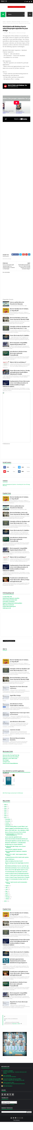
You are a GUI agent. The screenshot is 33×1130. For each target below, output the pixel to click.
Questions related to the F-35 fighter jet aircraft (13, 1080)
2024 (5, 808)
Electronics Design (16, 21)
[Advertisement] (16, 187)
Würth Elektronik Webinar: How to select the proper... (17, 867)
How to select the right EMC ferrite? (13, 837)
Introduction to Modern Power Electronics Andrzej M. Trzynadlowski (18, 353)
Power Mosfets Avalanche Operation (13, 849)
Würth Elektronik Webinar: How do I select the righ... (17, 866)
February (7, 896)
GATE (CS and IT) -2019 (8, 1082)
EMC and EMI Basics (9, 859)
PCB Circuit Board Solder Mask (10, 600)
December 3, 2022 (16, 1023)
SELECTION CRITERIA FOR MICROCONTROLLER (16, 838)
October (7, 823)
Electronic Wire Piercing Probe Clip (11, 755)
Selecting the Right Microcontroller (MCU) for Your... (17, 840)
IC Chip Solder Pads (7, 596)
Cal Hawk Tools (6, 761)
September (8, 824)
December (8, 819)
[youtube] (29, 1)
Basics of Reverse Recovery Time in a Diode (15, 832)
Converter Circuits (15, 730)
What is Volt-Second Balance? (18, 362)
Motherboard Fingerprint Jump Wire (11, 598)
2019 (5, 817)
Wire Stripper (6, 760)
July (6, 887)
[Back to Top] (22, 1118)
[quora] (20, 1118)
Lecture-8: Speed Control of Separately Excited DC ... (17, 873)
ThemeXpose (16, 1120)
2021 (5, 813)
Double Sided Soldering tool (9, 606)
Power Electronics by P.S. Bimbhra (19, 335)
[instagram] (31, 1)
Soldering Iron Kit (7, 608)
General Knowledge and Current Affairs (12, 1079)
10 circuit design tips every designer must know (16, 871)
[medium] (18, 1118)
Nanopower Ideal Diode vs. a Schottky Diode (15, 842)
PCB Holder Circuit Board (8, 601)
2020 (5, 815)
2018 (5, 901)
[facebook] (25, 1)
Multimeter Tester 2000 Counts (10, 758)
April (6, 893)
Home (4, 21)
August (7, 885)
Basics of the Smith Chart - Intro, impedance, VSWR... (17, 830)
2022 (5, 812)
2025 (5, 806)
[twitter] (27, 1)
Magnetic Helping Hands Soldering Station (12, 603)
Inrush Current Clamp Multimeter (10, 763)
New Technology (7, 1075)
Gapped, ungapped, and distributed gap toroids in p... (17, 828)
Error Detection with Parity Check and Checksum (14, 1083)
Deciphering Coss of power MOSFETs (14, 844)
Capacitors (8, 21)
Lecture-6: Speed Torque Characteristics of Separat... (17, 877)
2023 (5, 810)
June (6, 889)
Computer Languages (8, 1070)
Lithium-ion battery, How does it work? (14, 861)
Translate (12, 1104)
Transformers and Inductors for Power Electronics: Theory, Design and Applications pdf (19, 579)
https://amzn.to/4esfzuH (8, 604)
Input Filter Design (15, 695)
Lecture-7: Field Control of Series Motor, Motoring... (17, 875)
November (8, 821)
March (6, 895)
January (7, 898)
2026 (5, 804)
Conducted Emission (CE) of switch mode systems (17, 857)
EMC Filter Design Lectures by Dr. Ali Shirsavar (13, 793)
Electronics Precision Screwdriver (11, 756)
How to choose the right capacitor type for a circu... (17, 869)
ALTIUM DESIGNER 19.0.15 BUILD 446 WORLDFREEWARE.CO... (14, 834)
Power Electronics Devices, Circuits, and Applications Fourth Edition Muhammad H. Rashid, (20, 372)
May (6, 891)
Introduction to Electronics (17, 721)
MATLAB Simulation (7, 1086)
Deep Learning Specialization (9, 1076)
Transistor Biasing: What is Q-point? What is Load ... (17, 826)
